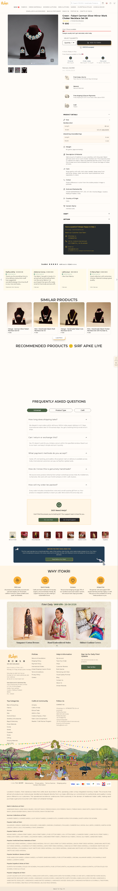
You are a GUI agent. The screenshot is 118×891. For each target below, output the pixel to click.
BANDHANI (25, 825)
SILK (20, 827)
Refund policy (29, 783)
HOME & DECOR (98, 7)
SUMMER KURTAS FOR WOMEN (67, 818)
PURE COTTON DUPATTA (58, 866)
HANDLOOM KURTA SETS (40, 876)
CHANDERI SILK (75, 825)
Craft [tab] (82, 410)
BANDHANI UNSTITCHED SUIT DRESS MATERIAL (82, 848)
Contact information (39, 785)
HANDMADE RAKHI (13, 809)
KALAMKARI (10, 825)
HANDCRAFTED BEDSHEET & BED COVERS (20, 878)
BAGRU (10, 827)
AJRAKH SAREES (30, 857)
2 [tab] (58, 645)
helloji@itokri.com (73, 249)
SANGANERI (42, 825)
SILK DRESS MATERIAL (60, 848)
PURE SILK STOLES (19, 869)
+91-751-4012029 (82, 243)
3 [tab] (59, 645)
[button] (114, 3)
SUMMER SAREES (25, 818)
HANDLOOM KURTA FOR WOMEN (59, 876)
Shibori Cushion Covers (90, 642)
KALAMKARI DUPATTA (74, 866)
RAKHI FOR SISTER (33, 811)
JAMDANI (50, 825)
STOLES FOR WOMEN (29, 866)
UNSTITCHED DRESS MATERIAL (16, 843)
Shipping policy (61, 783)
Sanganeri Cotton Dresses (27, 642)
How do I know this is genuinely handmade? (50, 469)
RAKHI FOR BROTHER (47, 811)
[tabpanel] (27, 625)
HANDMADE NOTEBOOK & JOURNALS (87, 880)
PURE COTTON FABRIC (54, 834)
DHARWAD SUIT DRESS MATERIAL (32, 846)
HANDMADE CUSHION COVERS (44, 878)
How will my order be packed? (43, 485)
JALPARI (72, 68)
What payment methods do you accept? (48, 453)
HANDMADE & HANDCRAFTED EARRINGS (38, 880)
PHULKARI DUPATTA (43, 866)
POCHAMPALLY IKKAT (29, 827)
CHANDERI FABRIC (83, 834)
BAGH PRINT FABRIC (39, 834)
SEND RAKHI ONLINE (26, 809)
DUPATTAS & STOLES (85, 7)
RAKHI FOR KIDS (96, 809)
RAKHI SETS (86, 809)
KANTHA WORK (106, 825)
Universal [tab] (37, 410)
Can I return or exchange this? (43, 437)
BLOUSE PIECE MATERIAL (49, 883)
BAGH (15, 827)
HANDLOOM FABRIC (13, 837)
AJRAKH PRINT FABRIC (25, 834)
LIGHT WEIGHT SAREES (39, 818)
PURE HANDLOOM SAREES (15, 857)
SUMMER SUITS (52, 818)
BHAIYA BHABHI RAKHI (19, 811)
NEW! (16, 7)
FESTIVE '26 (74, 11)
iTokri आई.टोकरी (19, 783)
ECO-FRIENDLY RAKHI (64, 809)
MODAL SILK (85, 825)
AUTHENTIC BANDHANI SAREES (46, 857)
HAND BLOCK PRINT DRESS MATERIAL (76, 846)
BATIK (91, 825)
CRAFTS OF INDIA (86, 11)
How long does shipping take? (43, 419)
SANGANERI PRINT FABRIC (51, 837)
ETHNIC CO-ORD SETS (78, 876)
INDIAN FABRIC (11, 834)
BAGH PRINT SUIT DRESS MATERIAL (62, 843)
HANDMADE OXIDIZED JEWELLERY (63, 880)
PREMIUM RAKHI (51, 809)
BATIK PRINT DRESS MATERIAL (53, 846)
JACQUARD (33, 825)
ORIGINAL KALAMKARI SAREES (82, 857)
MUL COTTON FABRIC (69, 834)
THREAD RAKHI (76, 809)
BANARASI (40, 827)
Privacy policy (39, 783)
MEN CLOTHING (63, 7)
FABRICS (24, 7)
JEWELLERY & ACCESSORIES (35, 11)
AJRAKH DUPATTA (87, 866)
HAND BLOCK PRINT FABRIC (99, 834)
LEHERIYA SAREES (18, 860)
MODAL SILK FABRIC (83, 837)
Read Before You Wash (59, 559)
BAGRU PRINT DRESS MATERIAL (84, 843)
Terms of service (50, 783)
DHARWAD (57, 825)
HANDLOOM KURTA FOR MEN (86, 878)
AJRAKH (18, 825)
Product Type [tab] (61, 410)
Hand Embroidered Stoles (59, 642)
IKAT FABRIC (25, 837)
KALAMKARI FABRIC (36, 837)
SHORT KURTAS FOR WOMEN (88, 818)
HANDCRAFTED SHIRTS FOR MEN (65, 878)
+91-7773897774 (72, 243)
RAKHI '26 (65, 11)
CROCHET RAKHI (39, 809)
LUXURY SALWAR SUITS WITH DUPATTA (19, 876)
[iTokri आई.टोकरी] (4, 3)
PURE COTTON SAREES (64, 857)
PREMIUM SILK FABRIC (68, 837)
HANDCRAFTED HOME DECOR (95, 876)
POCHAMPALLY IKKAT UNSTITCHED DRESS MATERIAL (35, 848)
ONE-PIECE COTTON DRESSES (30, 883)
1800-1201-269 (60, 714)
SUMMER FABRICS (13, 818)
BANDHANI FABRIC (97, 837)
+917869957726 (72, 238)
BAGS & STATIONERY (54, 11)
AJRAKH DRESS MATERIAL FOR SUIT (38, 843)
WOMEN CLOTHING (50, 7)
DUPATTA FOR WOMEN (14, 866)
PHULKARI (65, 825)
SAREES (73, 7)
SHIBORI (97, 825)
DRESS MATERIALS (35, 7)
